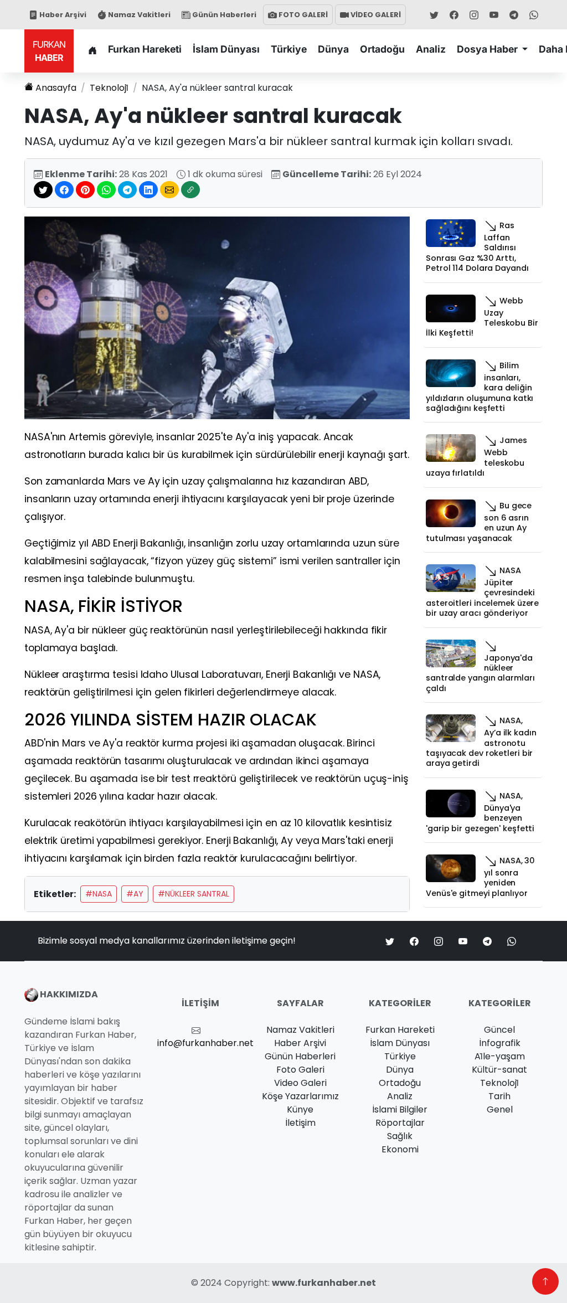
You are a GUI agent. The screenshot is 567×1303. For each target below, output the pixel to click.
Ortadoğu (382, 49)
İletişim (300, 1122)
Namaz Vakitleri (138, 14)
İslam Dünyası (226, 49)
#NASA (98, 893)
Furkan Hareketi (145, 49)
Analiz (431, 49)
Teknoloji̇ (109, 87)
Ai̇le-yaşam (500, 1056)
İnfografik (499, 1043)
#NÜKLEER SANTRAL (193, 893)
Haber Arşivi (62, 14)
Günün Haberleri (223, 14)
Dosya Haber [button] (488, 49)
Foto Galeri (300, 1069)
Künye (300, 1109)
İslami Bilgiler (399, 1109)
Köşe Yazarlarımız (300, 1096)
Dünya (333, 49)
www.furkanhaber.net (324, 1282)
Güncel (499, 1029)
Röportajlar (400, 1122)
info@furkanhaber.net (205, 1043)
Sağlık (400, 1136)
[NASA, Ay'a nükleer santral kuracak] (217, 317)
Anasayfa (55, 87)
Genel (500, 1109)
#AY (134, 893)
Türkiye (289, 49)
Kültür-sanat (499, 1069)
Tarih (499, 1096)
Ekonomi (400, 1149)
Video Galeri (300, 1083)
